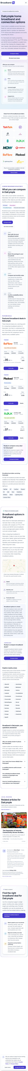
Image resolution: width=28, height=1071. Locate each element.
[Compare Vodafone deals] (20, 148)
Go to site (11, 368)
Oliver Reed (17, 850)
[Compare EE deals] (8, 141)
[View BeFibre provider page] (8, 155)
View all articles (5, 809)
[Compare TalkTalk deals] (8, 127)
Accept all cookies (19, 1067)
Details (21, 368)
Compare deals (14, 53)
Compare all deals (14, 459)
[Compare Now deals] (8, 148)
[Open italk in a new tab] (8, 413)
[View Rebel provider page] (20, 155)
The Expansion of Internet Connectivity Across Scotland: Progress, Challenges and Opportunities (14, 833)
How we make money (6, 876)
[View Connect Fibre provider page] (20, 162)
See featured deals (8, 226)
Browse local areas (14, 58)
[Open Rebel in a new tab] (8, 378)
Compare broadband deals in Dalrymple (11, 915)
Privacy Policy (14, 1063)
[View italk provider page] (20, 141)
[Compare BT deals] (20, 127)
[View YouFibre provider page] (8, 134)
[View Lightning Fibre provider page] (8, 162)
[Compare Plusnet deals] (20, 134)
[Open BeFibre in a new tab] (8, 343)
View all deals (14, 172)
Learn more (8, 1067)
